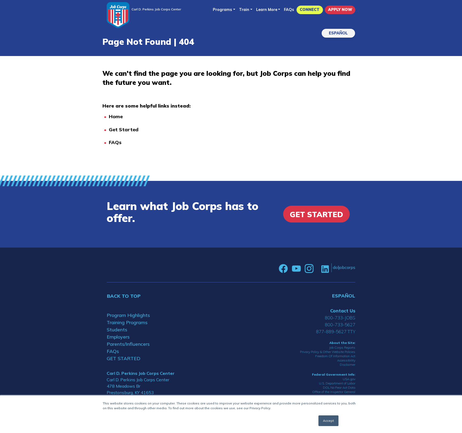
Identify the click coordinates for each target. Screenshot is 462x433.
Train (244, 9)
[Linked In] (325, 268)
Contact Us (342, 310)
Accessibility (346, 360)
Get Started (123, 129)
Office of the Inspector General (333, 392)
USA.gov (349, 379)
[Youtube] (296, 269)
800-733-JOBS (340, 317)
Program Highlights (128, 315)
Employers (118, 337)
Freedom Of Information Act (335, 356)
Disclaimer (347, 365)
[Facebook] (283, 269)
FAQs (289, 9)
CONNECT (309, 9)
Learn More (266, 9)
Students (117, 330)
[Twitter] (317, 268)
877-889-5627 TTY (335, 331)
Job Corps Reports (342, 347)
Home (116, 116)
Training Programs (127, 322)
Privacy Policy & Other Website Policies (327, 352)
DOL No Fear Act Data (339, 388)
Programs (222, 9)
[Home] (118, 15)
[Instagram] (309, 269)
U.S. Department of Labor (337, 383)
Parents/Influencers (128, 344)
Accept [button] (328, 421)
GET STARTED (123, 358)
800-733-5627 (340, 324)
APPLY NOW (340, 9)
